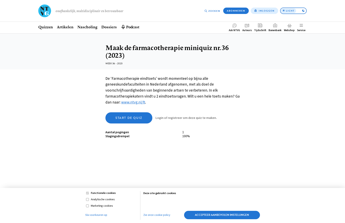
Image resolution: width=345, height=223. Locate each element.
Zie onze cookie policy (156, 215)
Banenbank (275, 30)
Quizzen (45, 27)
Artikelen (65, 27)
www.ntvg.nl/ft (133, 102)
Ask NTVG (234, 30)
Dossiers (109, 27)
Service (301, 30)
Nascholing (87, 27)
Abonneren (236, 11)
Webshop (289, 30)
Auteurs (247, 30)
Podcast (132, 27)
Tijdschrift (260, 30)
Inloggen (267, 11)
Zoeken (214, 11)
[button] (293, 11)
